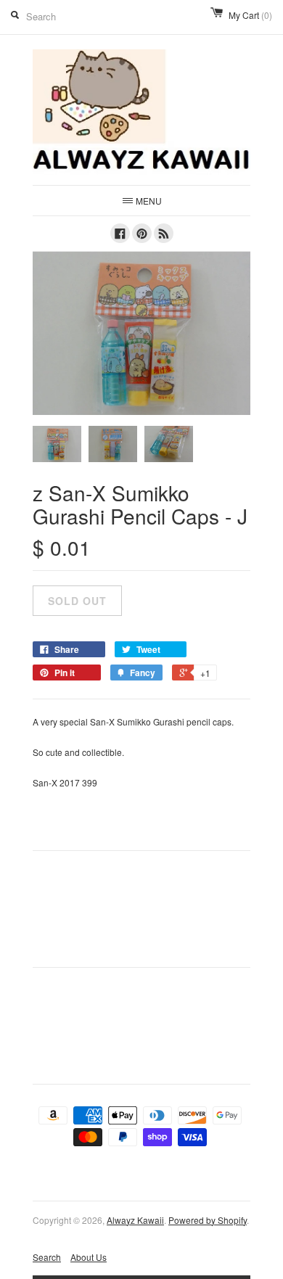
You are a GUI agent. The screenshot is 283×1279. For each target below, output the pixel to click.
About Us (88, 1257)
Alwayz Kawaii (135, 1220)
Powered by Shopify (207, 1220)
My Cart (250, 15)
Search (47, 1257)
